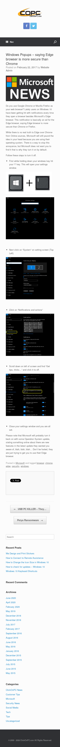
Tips (8, 716)
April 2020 (11, 602)
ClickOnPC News (14, 689)
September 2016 (14, 633)
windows (25, 466)
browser (40, 463)
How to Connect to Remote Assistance (24, 557)
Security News (13, 703)
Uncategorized (13, 720)
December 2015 (13, 655)
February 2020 (13, 606)
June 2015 (11, 668)
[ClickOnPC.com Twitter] (33, 26)
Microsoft (20, 463)
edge (8, 466)
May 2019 (10, 611)
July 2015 (10, 664)
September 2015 (14, 659)
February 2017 (13, 628)
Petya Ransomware (30, 520)
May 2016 (10, 646)
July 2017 (10, 624)
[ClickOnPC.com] (30, 13)
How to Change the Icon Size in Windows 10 (27, 562)
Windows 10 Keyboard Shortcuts (21, 571)
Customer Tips (13, 694)
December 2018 (13, 615)
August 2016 (12, 637)
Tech (8, 712)
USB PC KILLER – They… (30, 509)
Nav (12, 41)
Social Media (12, 707)
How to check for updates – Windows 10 (25, 566)
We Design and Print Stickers (20, 553)
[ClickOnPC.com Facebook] (26, 26)
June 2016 (11, 642)
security (15, 466)
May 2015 (10, 673)
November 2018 (13, 620)
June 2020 (11, 598)
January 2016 (12, 651)
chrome (48, 463)
